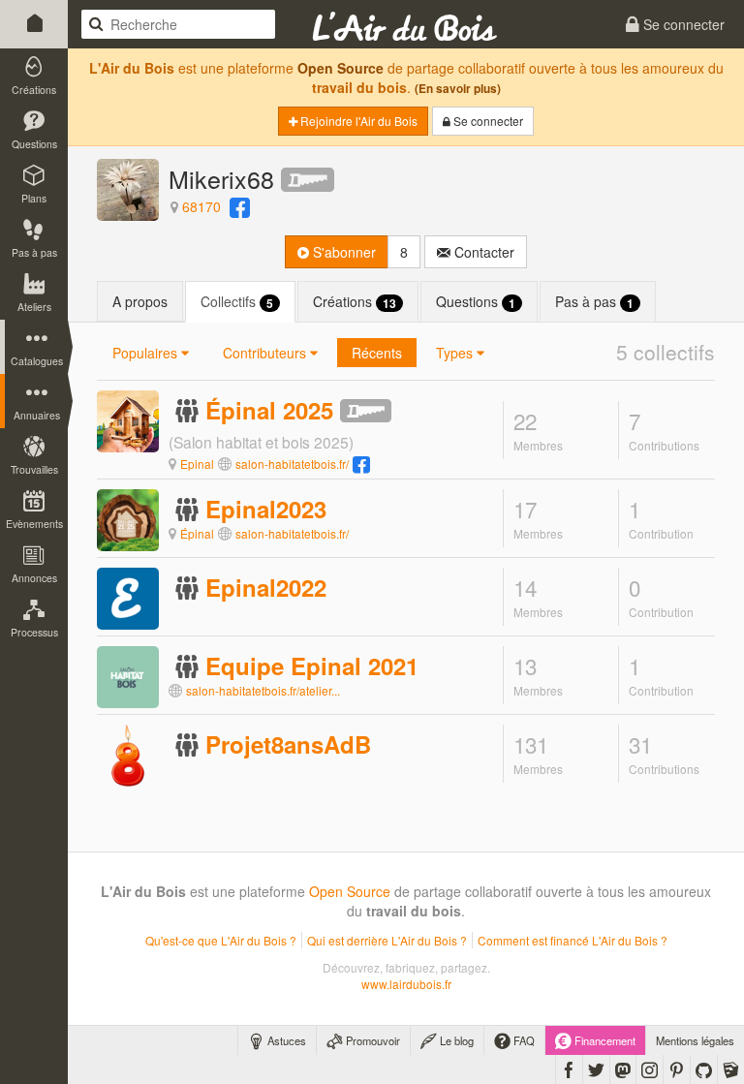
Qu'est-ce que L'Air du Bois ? (220, 940)
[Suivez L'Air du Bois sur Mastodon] (623, 1069)
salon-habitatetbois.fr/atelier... (263, 690)
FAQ (523, 1040)
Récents (377, 352)
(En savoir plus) (458, 88)
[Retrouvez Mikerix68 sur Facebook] (240, 206)
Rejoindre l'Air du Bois (357, 120)
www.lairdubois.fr (406, 984)
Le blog (455, 1040)
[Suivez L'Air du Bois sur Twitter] (596, 1069)
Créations (354, 302)
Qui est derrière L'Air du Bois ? (387, 940)
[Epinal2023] (128, 518)
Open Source (340, 67)
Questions (475, 302)
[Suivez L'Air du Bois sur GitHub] (704, 1069)
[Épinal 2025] (128, 430)
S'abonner (342, 252)
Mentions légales (695, 1040)
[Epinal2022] (128, 597)
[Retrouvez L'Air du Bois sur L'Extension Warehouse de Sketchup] (731, 1069)
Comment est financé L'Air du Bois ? (572, 940)
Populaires (146, 352)
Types (456, 352)
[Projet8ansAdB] (128, 754)
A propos (140, 301)
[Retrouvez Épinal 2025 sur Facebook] (361, 463)
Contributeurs (266, 352)
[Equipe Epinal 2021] (128, 675)
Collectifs (237, 302)
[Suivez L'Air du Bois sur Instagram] (649, 1069)
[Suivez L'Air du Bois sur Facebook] (569, 1069)
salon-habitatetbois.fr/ (292, 463)
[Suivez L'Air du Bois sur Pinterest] (677, 1069)
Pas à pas (594, 302)
